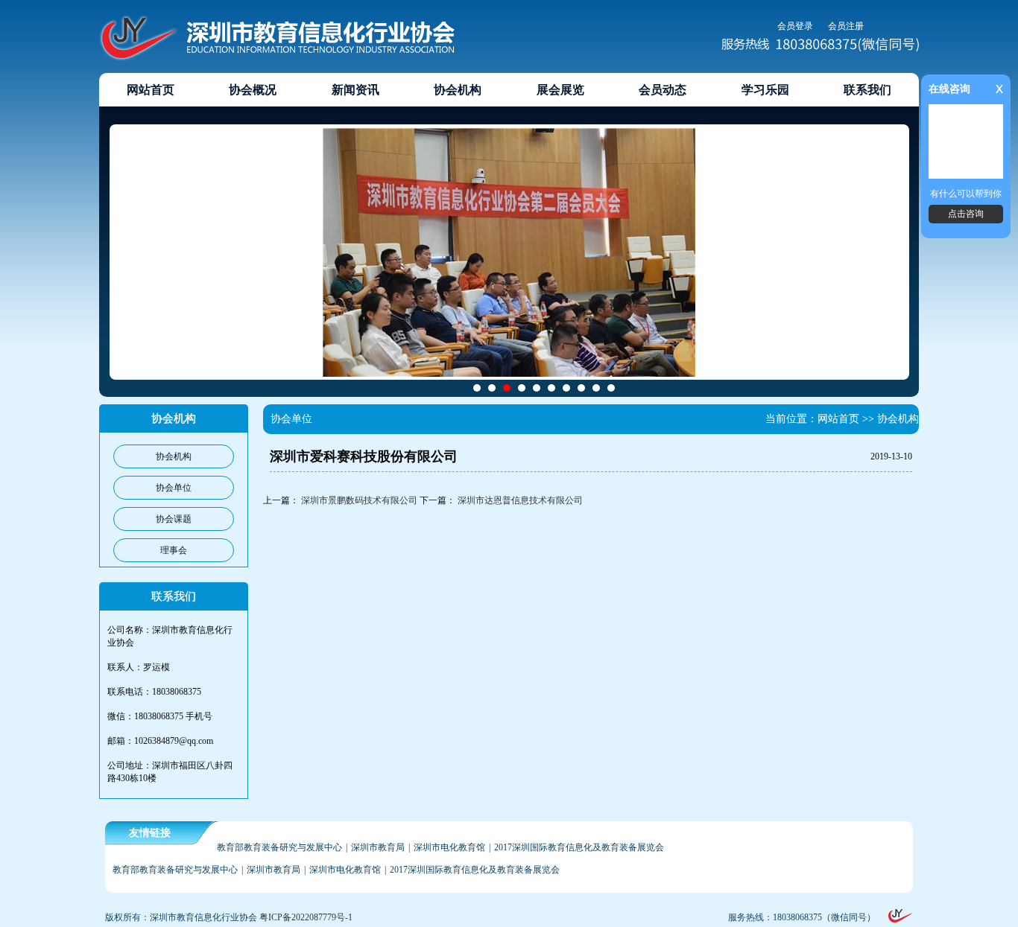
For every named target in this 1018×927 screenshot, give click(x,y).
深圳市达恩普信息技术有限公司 (520, 500)
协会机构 (174, 456)
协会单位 (174, 487)
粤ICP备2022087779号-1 (305, 917)
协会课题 (174, 519)
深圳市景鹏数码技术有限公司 (359, 500)
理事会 (173, 550)
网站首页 (838, 418)
